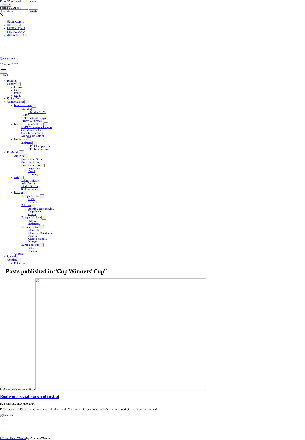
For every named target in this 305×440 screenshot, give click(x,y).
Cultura (11, 84)
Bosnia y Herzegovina (41, 208)
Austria (32, 236)
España (32, 251)
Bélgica (32, 221)
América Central (30, 162)
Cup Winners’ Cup (32, 130)
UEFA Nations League (34, 118)
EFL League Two (38, 149)
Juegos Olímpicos (31, 121)
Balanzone (20, 263)
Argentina (34, 168)
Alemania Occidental (40, 233)
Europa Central (30, 227)
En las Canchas (16, 98)
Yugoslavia (34, 211)
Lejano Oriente (30, 180)
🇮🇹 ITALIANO (16, 32)
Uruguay (33, 174)
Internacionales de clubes (28, 124)
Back (5, 75)
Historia (11, 80)
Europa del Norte (31, 217)
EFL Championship (39, 146)
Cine (17, 90)
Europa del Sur (30, 244)
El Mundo (13, 152)
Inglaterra (26, 142)
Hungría (33, 241)
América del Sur (30, 165)
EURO (25, 115)
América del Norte (32, 159)
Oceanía (18, 253)
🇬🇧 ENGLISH (15, 21)
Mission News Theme (13, 438)
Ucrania (32, 202)
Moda (17, 95)
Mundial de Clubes (32, 136)
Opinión (12, 259)
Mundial (26, 109)
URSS (31, 199)
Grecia (32, 214)
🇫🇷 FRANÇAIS (16, 28)
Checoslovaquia (37, 238)
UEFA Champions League (36, 127)
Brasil (31, 171)
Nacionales (20, 139)
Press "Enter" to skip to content (18, 1)
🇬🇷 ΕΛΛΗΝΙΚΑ (17, 35)
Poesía (17, 93)
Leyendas (12, 256)
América (19, 156)
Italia (31, 248)
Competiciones (15, 101)
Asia (16, 177)
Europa (18, 192)
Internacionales (23, 105)
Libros (18, 87)
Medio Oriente (29, 186)
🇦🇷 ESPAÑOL (15, 25)
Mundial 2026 (37, 112)
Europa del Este (30, 196)
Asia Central (28, 183)
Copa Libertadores (32, 133)
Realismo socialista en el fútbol (17, 389)
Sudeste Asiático (30, 189)
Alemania (33, 230)
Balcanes (26, 205)
